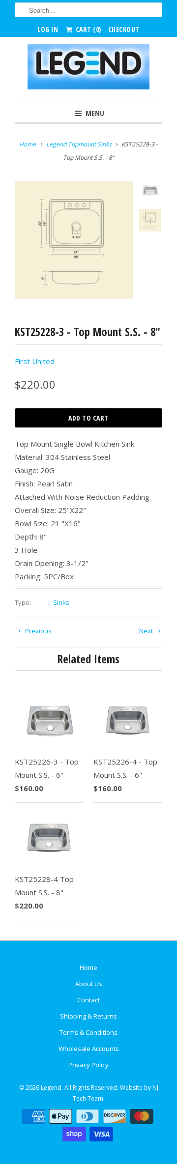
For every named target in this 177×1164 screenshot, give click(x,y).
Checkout (124, 29)
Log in (47, 29)
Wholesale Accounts (89, 1048)
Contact (88, 999)
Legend (51, 1087)
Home (88, 967)
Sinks (61, 602)
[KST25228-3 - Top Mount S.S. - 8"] (74, 240)
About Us (88, 983)
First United (35, 361)
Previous (38, 630)
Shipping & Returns (88, 1016)
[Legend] (88, 69)
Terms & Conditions (88, 1032)
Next (146, 630)
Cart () (87, 29)
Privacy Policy (88, 1064)
